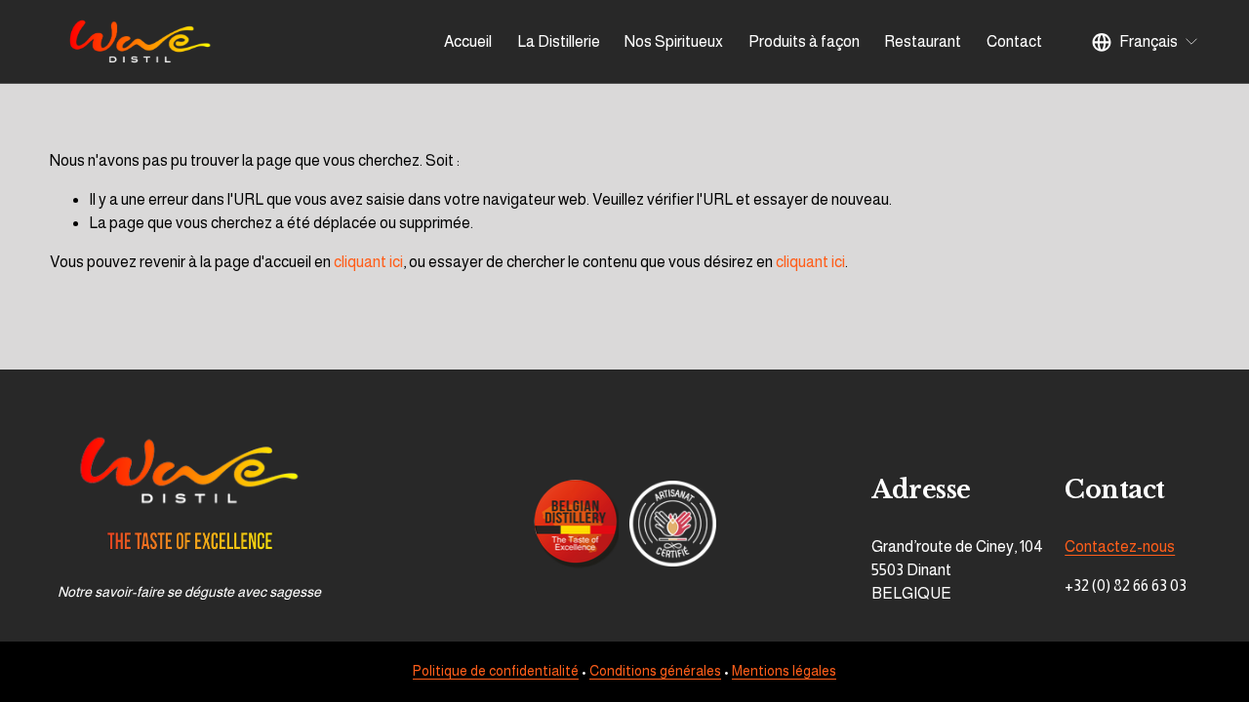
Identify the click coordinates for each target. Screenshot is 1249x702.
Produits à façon (804, 41)
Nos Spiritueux (673, 41)
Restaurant (922, 41)
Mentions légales (784, 671)
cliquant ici (368, 262)
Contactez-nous (1120, 546)
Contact (1014, 41)
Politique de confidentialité (496, 671)
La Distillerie (558, 41)
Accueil (468, 41)
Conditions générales (655, 671)
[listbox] (1145, 41)
